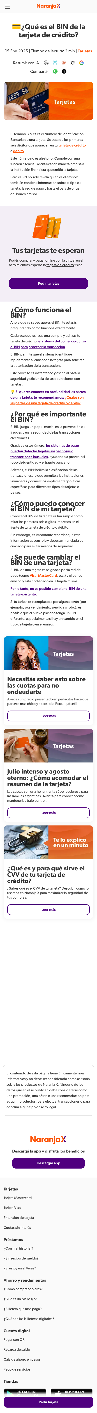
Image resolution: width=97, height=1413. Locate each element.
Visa (33, 575)
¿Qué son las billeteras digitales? (29, 1319)
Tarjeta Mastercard (18, 1198)
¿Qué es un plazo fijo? (20, 1299)
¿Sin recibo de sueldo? (21, 1258)
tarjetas (85, 51)
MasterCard (47, 575)
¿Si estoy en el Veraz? (20, 1268)
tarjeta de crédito (72, 145)
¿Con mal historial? (18, 1248)
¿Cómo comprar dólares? (23, 1289)
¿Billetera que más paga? (23, 1309)
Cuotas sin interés (17, 1227)
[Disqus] (48, 988)
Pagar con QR (14, 1339)
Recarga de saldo (17, 1349)
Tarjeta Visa (12, 1208)
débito (18, 151)
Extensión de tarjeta (19, 1218)
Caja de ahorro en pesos (22, 1359)
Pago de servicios (17, 1369)
